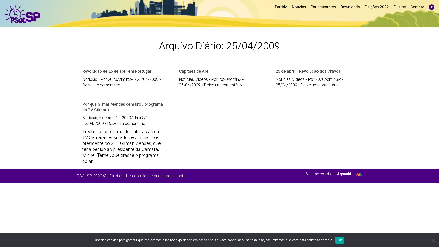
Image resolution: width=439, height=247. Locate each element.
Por (117, 79)
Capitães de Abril (194, 71)
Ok (340, 240)
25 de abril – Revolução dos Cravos (308, 71)
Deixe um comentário (101, 85)
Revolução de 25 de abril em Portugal (116, 71)
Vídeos (201, 79)
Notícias (89, 79)
